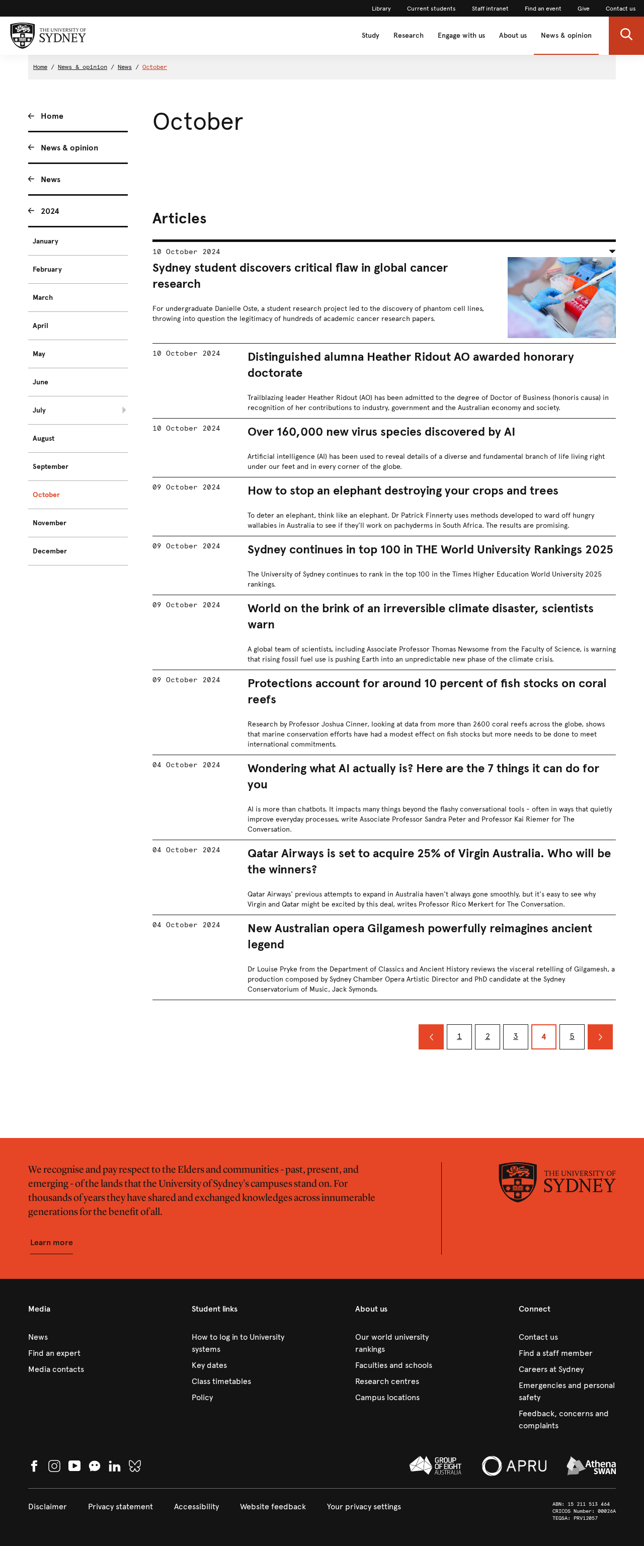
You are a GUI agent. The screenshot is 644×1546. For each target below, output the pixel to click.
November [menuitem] (49, 523)
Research (408, 35)
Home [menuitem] (52, 116)
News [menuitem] (50, 179)
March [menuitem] (43, 297)
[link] (381, 8)
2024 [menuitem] (50, 211)
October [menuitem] (46, 495)
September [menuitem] (50, 466)
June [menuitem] (40, 382)
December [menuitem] (50, 551)
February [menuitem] (47, 269)
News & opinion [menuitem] (69, 147)
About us (513, 35)
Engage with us (461, 35)
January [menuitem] (45, 241)
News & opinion (566, 35)
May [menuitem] (39, 354)
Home (40, 66)
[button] (626, 36)
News (125, 66)
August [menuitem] (43, 438)
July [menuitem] (39, 410)
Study (370, 35)
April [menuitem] (40, 325)
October (154, 66)
